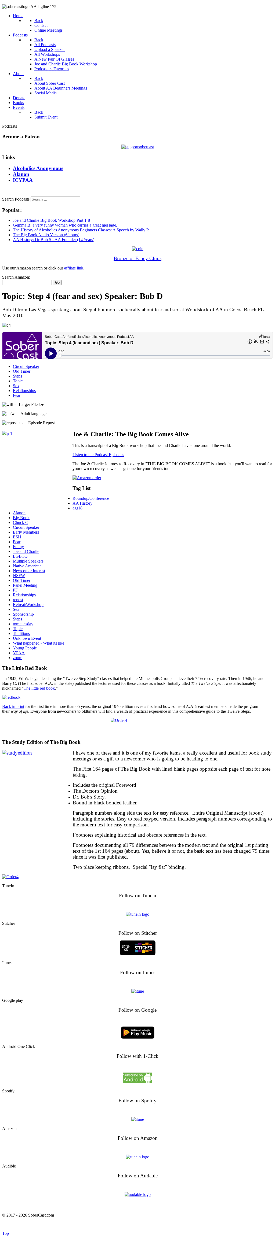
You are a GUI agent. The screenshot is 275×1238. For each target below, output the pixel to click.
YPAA (19, 653)
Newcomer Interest (29, 570)
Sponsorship (23, 614)
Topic (18, 381)
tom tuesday (23, 624)
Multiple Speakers (28, 561)
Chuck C (20, 522)
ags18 (77, 508)
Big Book (21, 517)
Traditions (21, 633)
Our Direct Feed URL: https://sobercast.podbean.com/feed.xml (138, 1204)
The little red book (39, 688)
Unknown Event (27, 638)
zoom (17, 657)
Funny (18, 546)
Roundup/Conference (91, 498)
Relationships (24, 390)
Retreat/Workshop (28, 604)
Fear (16, 395)
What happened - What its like (38, 643)
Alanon (19, 513)
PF (15, 590)
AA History (82, 503)
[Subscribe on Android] (137, 1082)
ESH (17, 537)
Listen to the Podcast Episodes (98, 454)
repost (18, 599)
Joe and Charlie (26, 551)
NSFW (19, 575)
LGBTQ (20, 556)
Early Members (26, 532)
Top (5, 1233)
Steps (17, 376)
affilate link (73, 268)
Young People (25, 648)
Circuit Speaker (26, 366)
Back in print (13, 706)
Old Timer (21, 371)
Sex (16, 385)
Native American (27, 566)
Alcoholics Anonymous (149, 1224)
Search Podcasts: (16, 199)
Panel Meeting (25, 585)
